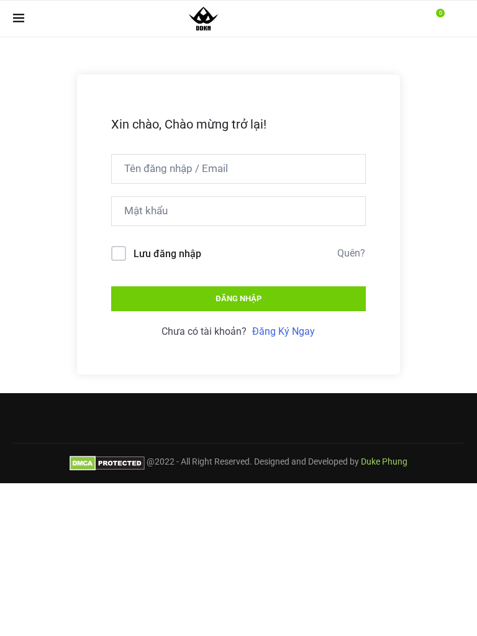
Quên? (351, 253)
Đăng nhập (238, 298)
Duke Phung (384, 461)
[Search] (458, 19)
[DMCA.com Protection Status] (107, 461)
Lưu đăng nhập (167, 254)
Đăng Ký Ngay (283, 331)
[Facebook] (404, 19)
